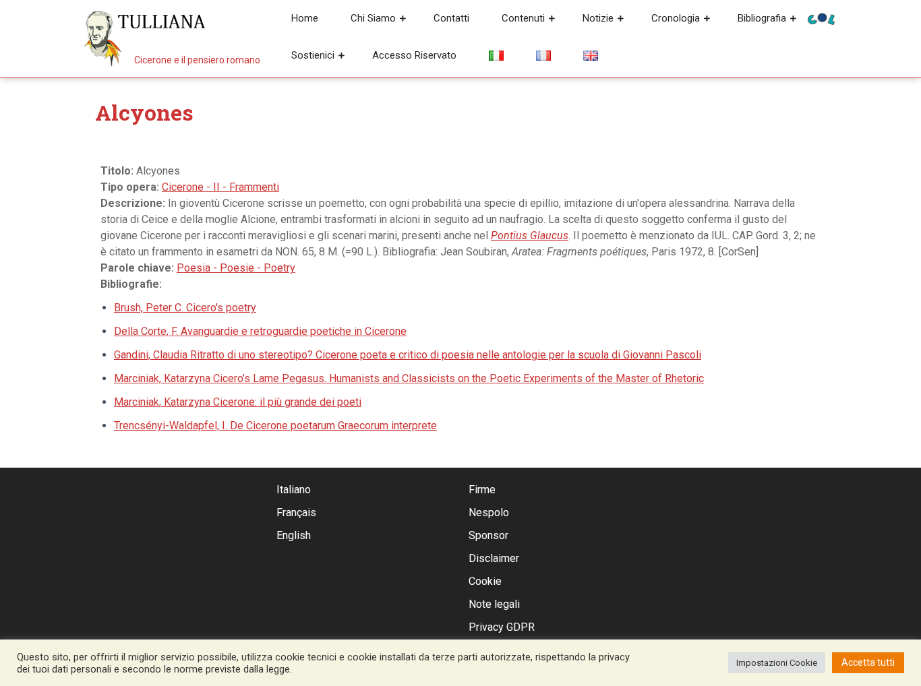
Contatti (451, 18)
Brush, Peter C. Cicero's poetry (185, 307)
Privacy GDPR (502, 627)
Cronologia (675, 18)
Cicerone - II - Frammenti (220, 187)
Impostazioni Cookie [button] (776, 663)
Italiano (293, 489)
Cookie (485, 581)
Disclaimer (494, 558)
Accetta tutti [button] (868, 662)
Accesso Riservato (414, 55)
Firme (482, 489)
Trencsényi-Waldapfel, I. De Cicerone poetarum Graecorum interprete (275, 425)
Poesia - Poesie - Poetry (236, 267)
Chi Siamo (373, 18)
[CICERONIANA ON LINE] (821, 17)
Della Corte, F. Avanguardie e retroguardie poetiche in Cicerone (260, 331)
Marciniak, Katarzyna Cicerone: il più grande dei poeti (237, 402)
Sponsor (488, 535)
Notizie (598, 18)
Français (296, 512)
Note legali (494, 604)
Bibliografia (762, 18)
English (293, 535)
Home (304, 18)
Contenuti (523, 18)
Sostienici (312, 55)
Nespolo (489, 512)
